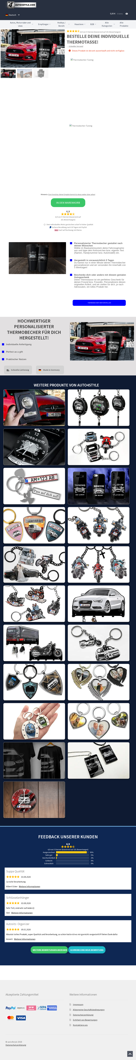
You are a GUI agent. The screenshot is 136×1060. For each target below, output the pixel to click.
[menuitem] (12, 15)
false (72, 341)
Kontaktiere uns (80, 1025)
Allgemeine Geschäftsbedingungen (89, 1009)
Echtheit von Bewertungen (85, 1020)
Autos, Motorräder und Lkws (20, 24)
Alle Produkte (124, 24)
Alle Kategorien (107, 24)
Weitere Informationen (29, 886)
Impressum (78, 1004)
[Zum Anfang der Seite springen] (130, 1054)
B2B (92, 24)
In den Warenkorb (68, 202)
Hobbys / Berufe (61, 24)
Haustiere (79, 24)
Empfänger (43, 24)
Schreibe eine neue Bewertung (86, 949)
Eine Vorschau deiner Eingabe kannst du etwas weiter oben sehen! (71, 194)
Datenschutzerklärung (83, 1014)
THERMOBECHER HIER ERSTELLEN (99, 303)
